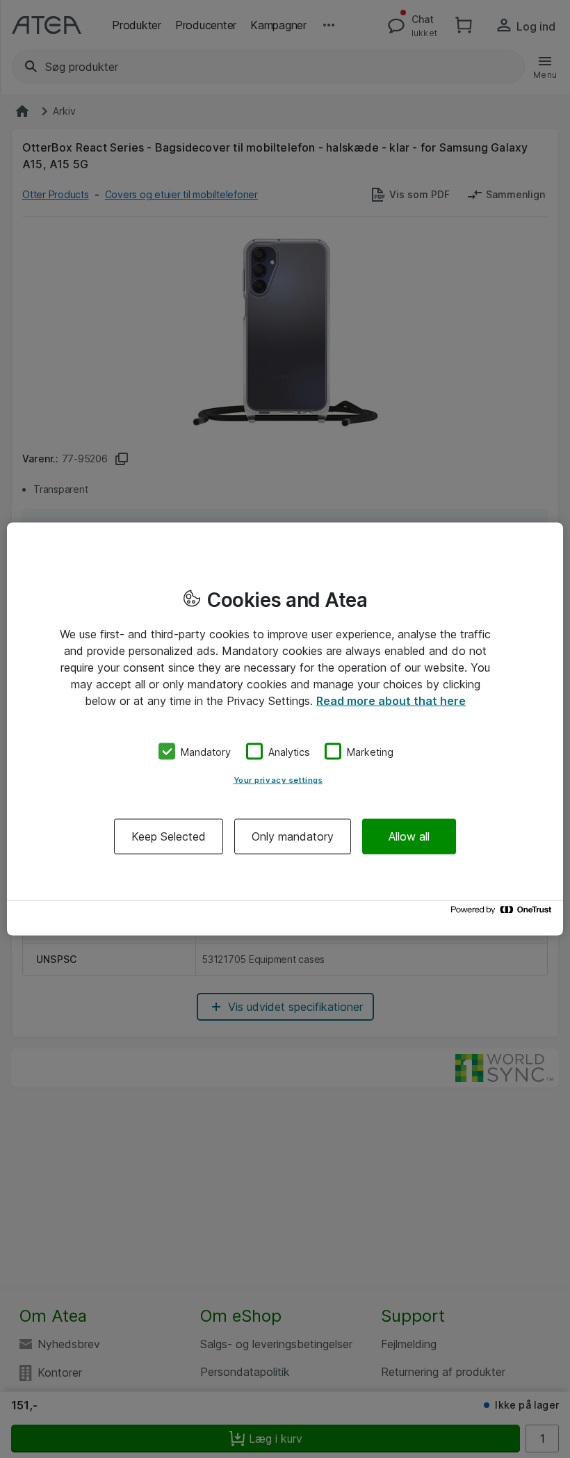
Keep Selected (168, 836)
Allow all (409, 836)
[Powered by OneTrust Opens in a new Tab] (503, 913)
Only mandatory (293, 836)
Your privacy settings (278, 780)
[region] (285, 729)
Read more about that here (391, 700)
